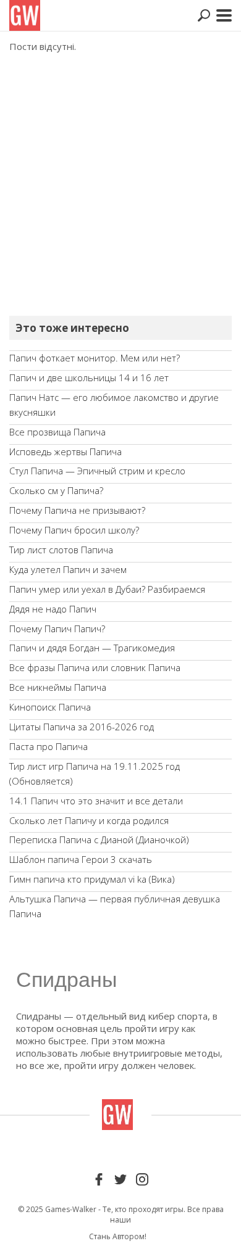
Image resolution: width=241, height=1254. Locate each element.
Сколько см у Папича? (56, 490)
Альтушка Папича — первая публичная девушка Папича (114, 906)
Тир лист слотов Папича (61, 549)
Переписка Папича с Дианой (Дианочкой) (98, 839)
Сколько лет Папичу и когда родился (89, 820)
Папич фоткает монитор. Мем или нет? (94, 358)
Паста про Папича (48, 746)
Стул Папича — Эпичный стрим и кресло (97, 470)
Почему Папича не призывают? (77, 510)
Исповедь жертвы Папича (65, 451)
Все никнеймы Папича (57, 687)
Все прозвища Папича (57, 432)
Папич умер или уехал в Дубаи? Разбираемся (107, 589)
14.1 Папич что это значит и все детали (96, 800)
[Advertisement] (120, 185)
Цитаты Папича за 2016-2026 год (81, 726)
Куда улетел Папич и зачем (68, 569)
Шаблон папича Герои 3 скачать (80, 859)
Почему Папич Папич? (57, 628)
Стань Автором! (117, 1236)
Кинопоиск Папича (50, 707)
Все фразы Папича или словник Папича (94, 667)
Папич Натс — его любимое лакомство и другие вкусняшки (114, 404)
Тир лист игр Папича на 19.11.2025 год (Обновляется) (94, 773)
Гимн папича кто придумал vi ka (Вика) (91, 879)
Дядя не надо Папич (52, 609)
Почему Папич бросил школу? (74, 530)
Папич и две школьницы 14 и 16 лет (89, 377)
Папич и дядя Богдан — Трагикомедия (92, 647)
